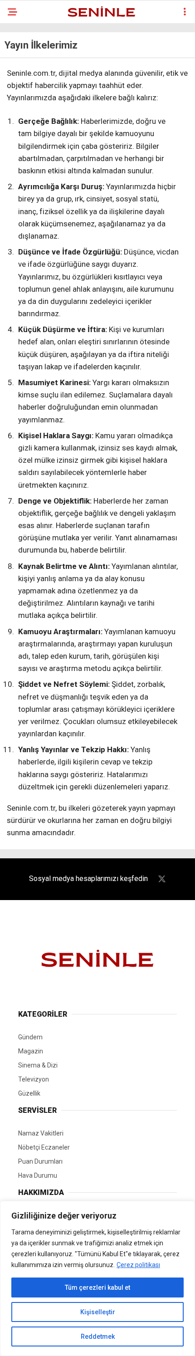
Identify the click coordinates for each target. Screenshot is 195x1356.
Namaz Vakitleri (40, 1133)
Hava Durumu (37, 1175)
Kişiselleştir (97, 1312)
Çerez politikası (138, 1264)
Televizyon (33, 1079)
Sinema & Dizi (38, 1065)
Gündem (30, 1037)
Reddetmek (98, 1336)
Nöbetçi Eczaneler (44, 1147)
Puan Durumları (40, 1161)
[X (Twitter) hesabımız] (162, 879)
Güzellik (29, 1093)
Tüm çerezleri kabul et (97, 1287)
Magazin (30, 1051)
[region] (97, 1278)
